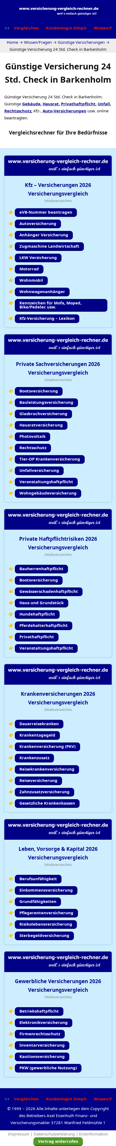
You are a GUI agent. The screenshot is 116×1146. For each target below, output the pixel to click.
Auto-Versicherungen (64, 110)
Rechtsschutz (17, 110)
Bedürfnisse (92, 132)
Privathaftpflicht (78, 103)
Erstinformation (93, 1134)
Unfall (104, 103)
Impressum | (21, 1134)
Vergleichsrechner (32, 132)
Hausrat (51, 103)
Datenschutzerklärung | (56, 1134)
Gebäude (31, 103)
